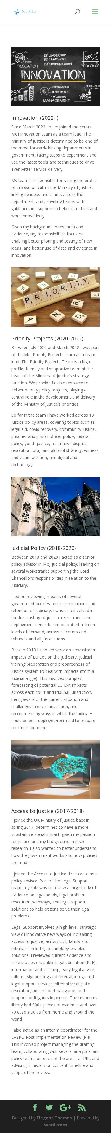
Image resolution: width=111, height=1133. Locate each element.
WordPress (55, 1125)
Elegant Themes (54, 1118)
